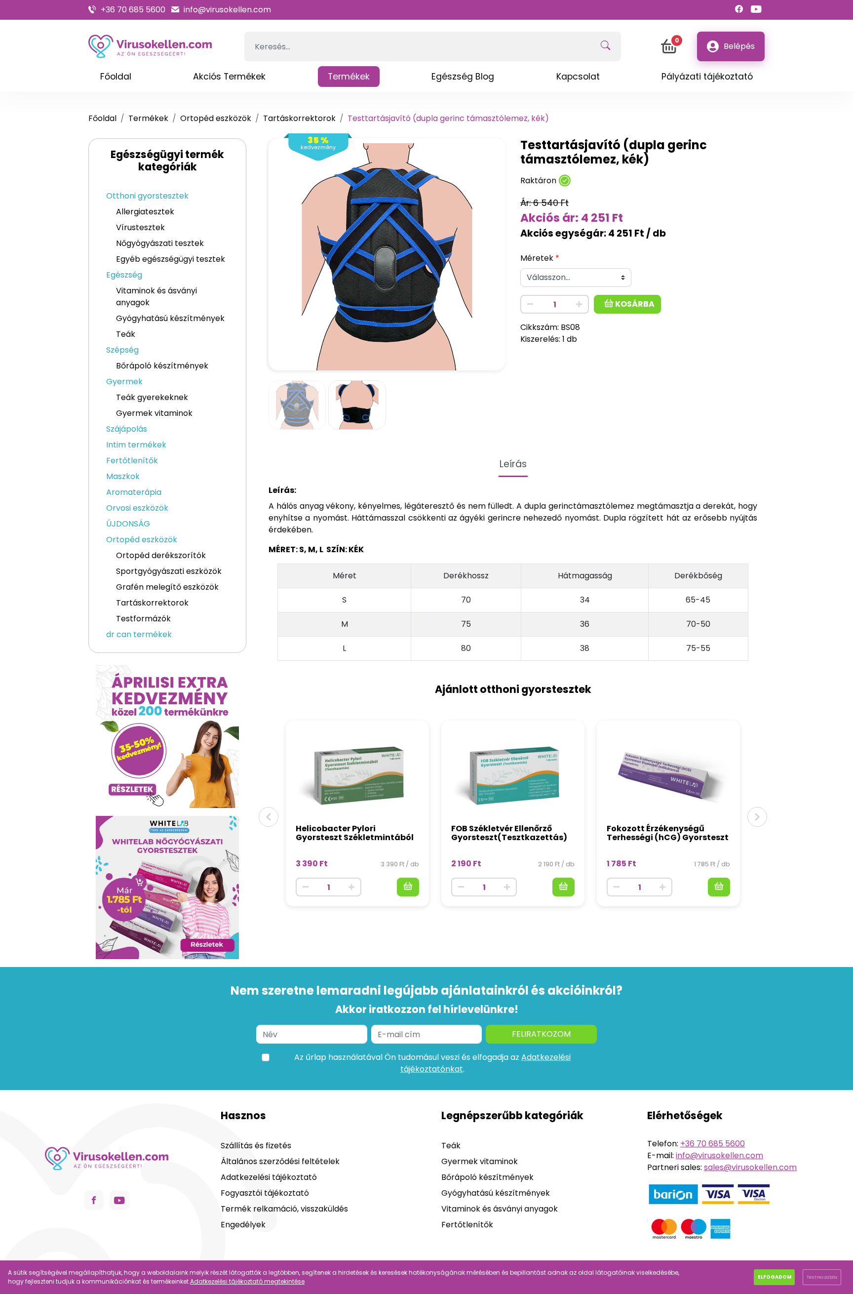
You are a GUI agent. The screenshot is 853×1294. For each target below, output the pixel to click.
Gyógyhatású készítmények (170, 318)
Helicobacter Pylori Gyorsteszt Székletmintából (355, 833)
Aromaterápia (133, 492)
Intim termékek (136, 444)
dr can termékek (139, 634)
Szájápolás (126, 429)
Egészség (124, 275)
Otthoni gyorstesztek (147, 196)
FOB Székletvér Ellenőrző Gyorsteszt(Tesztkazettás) (509, 833)
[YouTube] (756, 9)
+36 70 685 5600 (133, 9)
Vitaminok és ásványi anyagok (156, 296)
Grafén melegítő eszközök (167, 587)
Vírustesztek (140, 227)
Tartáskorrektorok (299, 118)
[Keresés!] (605, 46)
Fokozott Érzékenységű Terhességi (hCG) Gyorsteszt (668, 833)
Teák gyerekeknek (152, 397)
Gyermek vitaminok (154, 413)
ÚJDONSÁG (128, 523)
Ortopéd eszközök (215, 118)
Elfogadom (774, 1277)
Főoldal (102, 118)
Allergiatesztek (145, 211)
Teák (125, 334)
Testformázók (143, 618)
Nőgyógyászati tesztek (160, 243)
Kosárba (634, 304)
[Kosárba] (408, 887)
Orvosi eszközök (137, 508)
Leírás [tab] (513, 464)
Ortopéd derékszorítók (161, 555)
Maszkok (123, 476)
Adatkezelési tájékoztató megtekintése (247, 1281)
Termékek (148, 118)
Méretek (536, 258)
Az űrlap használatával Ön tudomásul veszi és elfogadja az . (432, 1063)
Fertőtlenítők (132, 460)
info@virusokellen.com (227, 9)
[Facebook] (739, 9)
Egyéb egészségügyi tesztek (170, 259)
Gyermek (124, 381)
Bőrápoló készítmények (162, 365)
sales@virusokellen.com (750, 1167)
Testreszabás (822, 1277)
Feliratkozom (541, 1034)
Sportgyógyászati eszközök (169, 571)
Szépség (122, 350)
